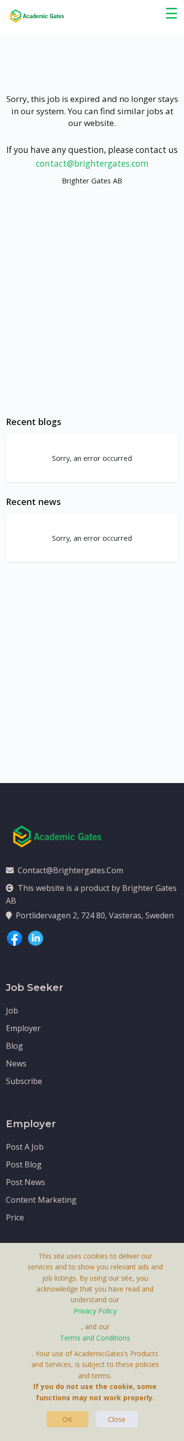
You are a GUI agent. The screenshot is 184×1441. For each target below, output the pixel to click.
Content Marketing (41, 1199)
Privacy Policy (95, 1310)
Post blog (24, 1164)
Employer (23, 1028)
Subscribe (24, 1081)
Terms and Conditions (95, 1337)
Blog (14, 1045)
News (16, 1063)
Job (12, 1010)
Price (15, 1217)
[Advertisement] (92, 310)
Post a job (25, 1146)
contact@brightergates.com (92, 163)
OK (67, 1419)
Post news (25, 1182)
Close (117, 1419)
